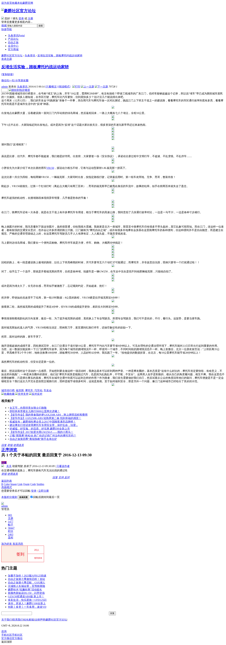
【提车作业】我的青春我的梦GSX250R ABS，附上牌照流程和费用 (49, 414)
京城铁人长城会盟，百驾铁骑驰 (26, 586)
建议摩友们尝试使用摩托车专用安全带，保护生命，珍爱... (44, 425)
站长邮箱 (28, 619)
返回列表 (6, 480)
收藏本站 (17, 2)
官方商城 (13, 49)
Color (7, 484)
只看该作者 (63, 466)
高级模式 (6, 487)
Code (33, 484)
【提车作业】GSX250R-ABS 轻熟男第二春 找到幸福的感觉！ (45, 418)
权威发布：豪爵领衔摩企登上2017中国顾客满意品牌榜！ (43, 421)
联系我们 (17, 619)
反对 (39, 393)
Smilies (40, 484)
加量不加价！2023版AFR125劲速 (27, 575)
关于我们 (6, 619)
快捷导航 (6, 29)
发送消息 (18, 543)
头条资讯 (16, 35)
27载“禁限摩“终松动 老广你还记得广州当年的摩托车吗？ (43, 435)
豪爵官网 (28, 2)
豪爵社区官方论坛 (12, 55)
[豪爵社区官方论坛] (18, 11)
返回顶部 (6, 641)
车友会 (48, 390)
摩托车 (29, 390)
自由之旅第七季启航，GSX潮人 (26, 582)
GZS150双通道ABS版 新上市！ (26, 596)
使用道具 (18, 445)
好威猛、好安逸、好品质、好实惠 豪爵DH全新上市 (40, 428)
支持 (25, 393)
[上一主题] (87, 86)
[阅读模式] (64, 86)
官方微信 (12, 638)
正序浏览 (9, 450)
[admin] (2, 503)
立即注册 (43, 490)
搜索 (4, 25)
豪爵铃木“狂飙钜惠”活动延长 (25, 589)
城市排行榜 (8, 390)
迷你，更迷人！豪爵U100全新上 (27, 603)
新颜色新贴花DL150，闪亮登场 (26, 593)
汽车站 (38, 390)
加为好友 (6, 543)
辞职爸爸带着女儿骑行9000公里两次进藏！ (35, 411)
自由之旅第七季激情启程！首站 (26, 579)
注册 (30, 18)
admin (4, 86)
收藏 (12, 393)
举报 (10, 445)
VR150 (50, 168)
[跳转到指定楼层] (19, 90)
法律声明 (40, 619)
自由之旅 (13, 42)
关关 (9, 466)
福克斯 (20, 390)
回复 (4, 445)
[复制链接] (7, 74)
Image (13, 484)
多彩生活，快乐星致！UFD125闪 (27, 600)
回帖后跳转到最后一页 (46, 497)
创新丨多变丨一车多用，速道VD (27, 606)
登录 (21, 18)
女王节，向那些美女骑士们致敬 (28, 407)
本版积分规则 (9, 497)
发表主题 (6, 59)
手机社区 (12, 634)
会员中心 (13, 45)
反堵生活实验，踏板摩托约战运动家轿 (59, 55)
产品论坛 (13, 39)
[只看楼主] (51, 86)
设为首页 (6, 2)
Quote (26, 484)
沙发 (4, 462)
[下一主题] (101, 86)
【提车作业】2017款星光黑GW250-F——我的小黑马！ (41, 432)
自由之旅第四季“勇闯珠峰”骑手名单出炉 (33, 439)
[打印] (76, 86)
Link (20, 484)
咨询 (4, 631)
